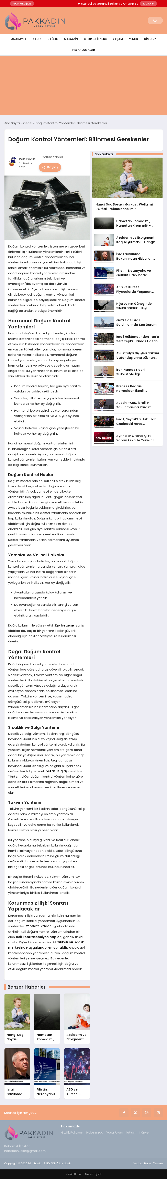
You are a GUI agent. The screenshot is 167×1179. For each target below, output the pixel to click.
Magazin (71, 39)
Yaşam (118, 39)
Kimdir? (150, 39)
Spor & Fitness (95, 39)
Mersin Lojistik (93, 1174)
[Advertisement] (83, 86)
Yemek (133, 39)
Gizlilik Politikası (72, 1132)
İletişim (131, 1132)
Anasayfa (18, 39)
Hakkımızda (94, 1132)
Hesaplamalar (83, 50)
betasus (68, 625)
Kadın (37, 39)
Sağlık (53, 39)
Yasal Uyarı (114, 1132)
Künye (144, 1132)
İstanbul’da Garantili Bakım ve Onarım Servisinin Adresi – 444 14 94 (115, 4)
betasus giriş (56, 771)
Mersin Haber (73, 1174)
